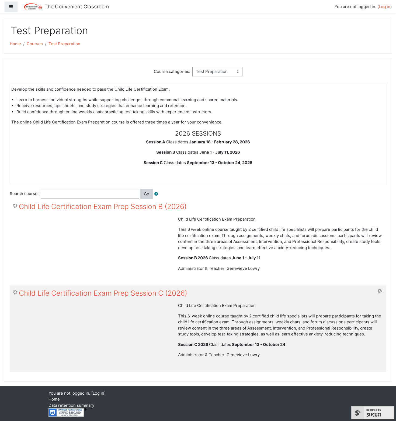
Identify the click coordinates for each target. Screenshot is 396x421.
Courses (35, 43)
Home (15, 43)
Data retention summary (71, 405)
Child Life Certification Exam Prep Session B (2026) (103, 206)
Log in (384, 6)
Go (146, 193)
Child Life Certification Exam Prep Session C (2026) (103, 293)
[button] (157, 194)
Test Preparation (64, 43)
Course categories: (172, 71)
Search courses (25, 193)
